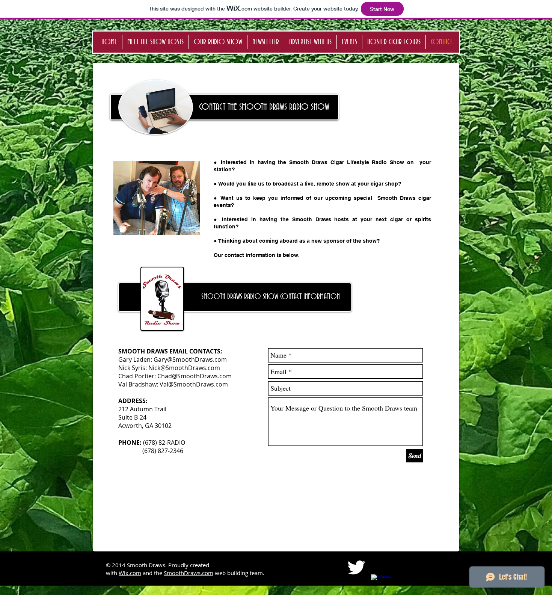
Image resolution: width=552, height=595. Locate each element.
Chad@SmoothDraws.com (194, 376)
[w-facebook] (381, 584)
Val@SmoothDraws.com (194, 384)
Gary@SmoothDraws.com (190, 359)
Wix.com (130, 573)
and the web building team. (203, 573)
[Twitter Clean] (356, 567)
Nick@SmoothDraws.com (184, 368)
